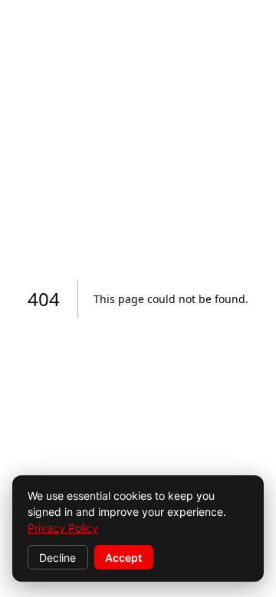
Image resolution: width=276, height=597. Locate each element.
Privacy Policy (63, 527)
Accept (123, 557)
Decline (57, 557)
